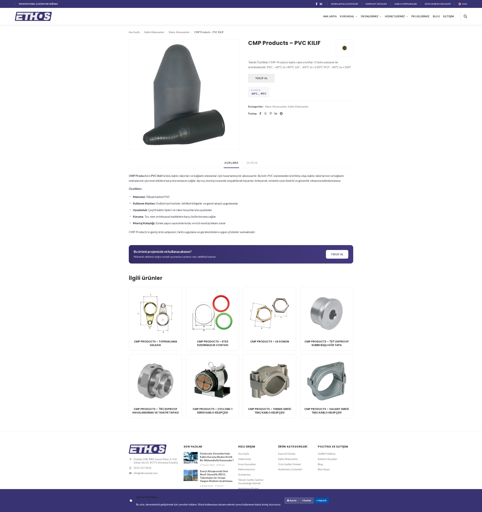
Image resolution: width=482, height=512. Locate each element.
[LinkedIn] (321, 4)
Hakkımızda (244, 458)
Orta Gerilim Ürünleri (438, 4)
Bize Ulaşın (324, 469)
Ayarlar (293, 500)
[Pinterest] (271, 113)
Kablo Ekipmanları (405, 4)
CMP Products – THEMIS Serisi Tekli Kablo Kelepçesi (269, 410)
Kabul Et (322, 500)
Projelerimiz (420, 16)
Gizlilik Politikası (327, 453)
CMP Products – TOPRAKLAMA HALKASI (155, 343)
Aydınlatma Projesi (248, 488)
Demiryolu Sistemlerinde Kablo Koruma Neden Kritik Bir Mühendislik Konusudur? (217, 457)
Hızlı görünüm (155, 331)
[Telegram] (281, 113)
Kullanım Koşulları (327, 458)
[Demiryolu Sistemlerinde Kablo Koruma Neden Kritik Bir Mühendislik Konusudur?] (191, 459)
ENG (464, 3)
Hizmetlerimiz (395, 16)
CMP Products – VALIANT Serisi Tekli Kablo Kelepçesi (326, 410)
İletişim (448, 16)
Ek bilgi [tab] (252, 162)
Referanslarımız (246, 469)
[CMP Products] (344, 48)
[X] (265, 113)
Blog (436, 16)
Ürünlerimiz (369, 16)
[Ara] (464, 16)
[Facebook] (316, 4)
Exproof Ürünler (376, 4)
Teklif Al (261, 78)
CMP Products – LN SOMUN (269, 341)
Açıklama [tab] (231, 162)
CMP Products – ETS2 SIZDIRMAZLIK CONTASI (212, 343)
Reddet (307, 500)
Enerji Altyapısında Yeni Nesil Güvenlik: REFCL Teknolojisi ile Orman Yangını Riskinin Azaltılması (216, 476)
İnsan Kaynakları (247, 464)
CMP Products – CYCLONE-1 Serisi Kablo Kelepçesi (212, 410)
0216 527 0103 (142, 467)
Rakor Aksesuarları (179, 32)
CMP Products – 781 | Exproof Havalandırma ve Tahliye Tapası (155, 410)
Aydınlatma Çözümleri (344, 4)
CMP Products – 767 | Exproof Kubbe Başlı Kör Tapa (326, 343)
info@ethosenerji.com (146, 473)
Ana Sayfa (330, 16)
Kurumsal (347, 16)
